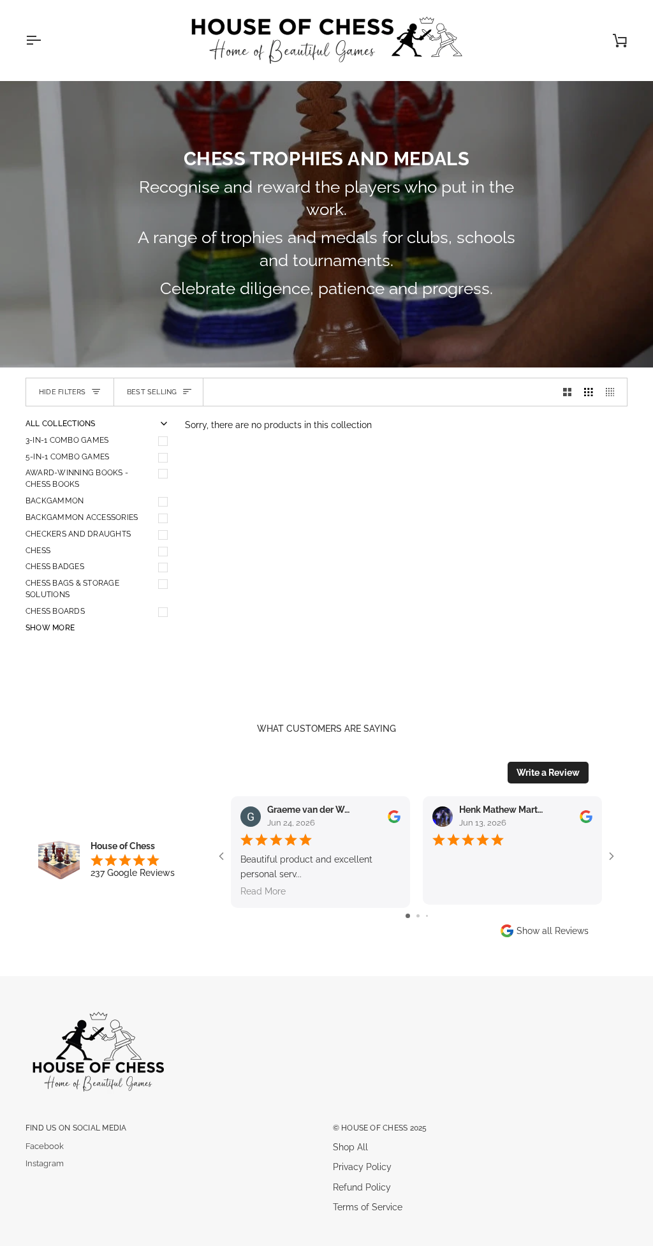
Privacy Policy (362, 1167)
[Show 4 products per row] (613, 392)
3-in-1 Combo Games (67, 440)
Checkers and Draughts (78, 534)
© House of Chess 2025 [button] (380, 1128)
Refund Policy (362, 1187)
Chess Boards (55, 611)
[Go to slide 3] (427, 916)
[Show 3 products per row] (588, 392)
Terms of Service (367, 1207)
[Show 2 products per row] (567, 392)
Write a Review (548, 773)
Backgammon (55, 500)
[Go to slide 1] (408, 916)
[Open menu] (45, 40)
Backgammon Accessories (82, 517)
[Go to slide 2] (418, 915)
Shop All (350, 1147)
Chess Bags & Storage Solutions (72, 589)
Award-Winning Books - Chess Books (77, 478)
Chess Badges (55, 566)
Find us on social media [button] (76, 1128)
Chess (38, 550)
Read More (263, 891)
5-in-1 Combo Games (67, 456)
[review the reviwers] (394, 816)
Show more (50, 627)
